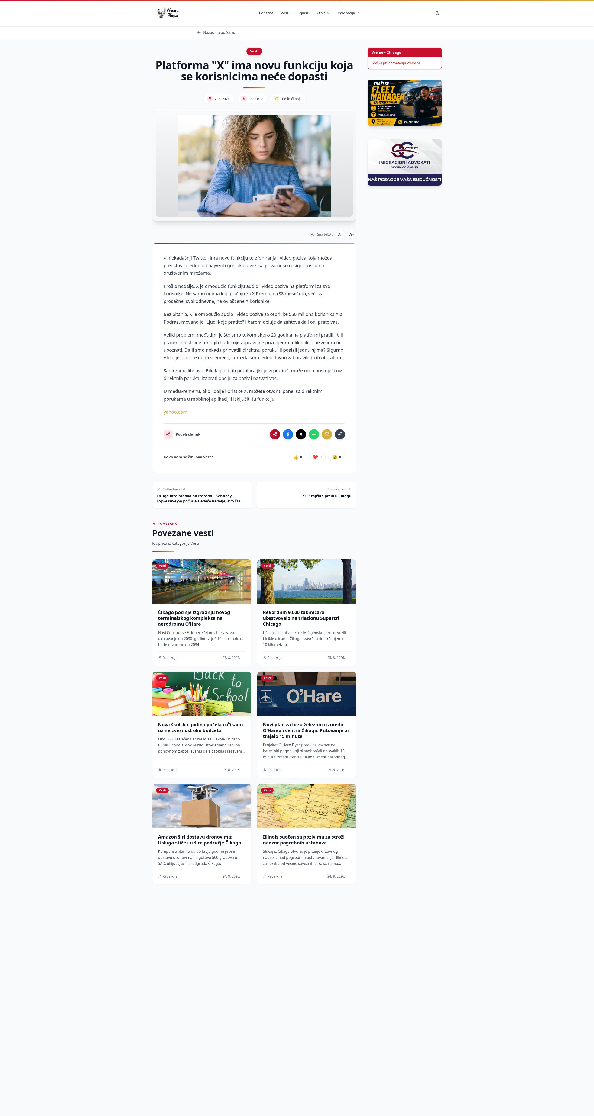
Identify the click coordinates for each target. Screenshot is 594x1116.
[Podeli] (275, 434)
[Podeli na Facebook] (288, 434)
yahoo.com (175, 412)
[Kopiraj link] (340, 434)
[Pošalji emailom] (327, 434)
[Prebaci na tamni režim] (437, 13)
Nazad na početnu (219, 32)
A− (340, 234)
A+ (351, 234)
